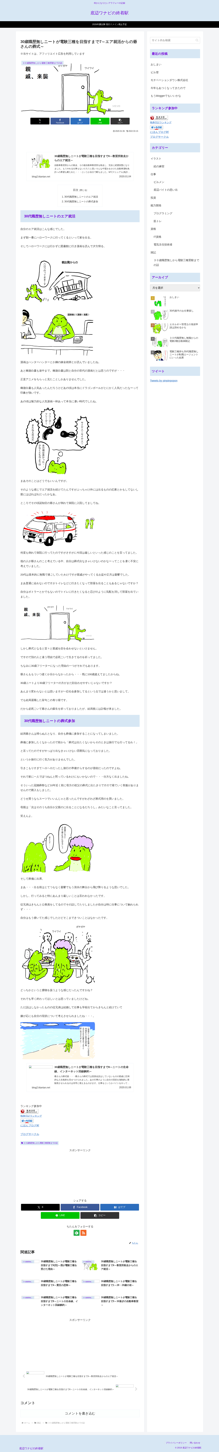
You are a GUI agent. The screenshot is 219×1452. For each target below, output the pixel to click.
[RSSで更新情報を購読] (83, 1233)
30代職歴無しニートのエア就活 (81, 196)
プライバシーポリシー (176, 1443)
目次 (75, 189)
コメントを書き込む (80, 1413)
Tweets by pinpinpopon (163, 380)
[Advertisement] (80, 141)
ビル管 (155, 72)
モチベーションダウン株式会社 (169, 80)
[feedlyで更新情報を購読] (77, 1233)
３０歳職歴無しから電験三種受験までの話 (41, 1143)
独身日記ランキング (31, 1115)
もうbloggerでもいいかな (166, 95)
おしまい (156, 64)
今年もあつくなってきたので (168, 88)
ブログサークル (29, 1134)
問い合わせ (195, 1443)
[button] (120, 121)
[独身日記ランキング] (29, 1111)
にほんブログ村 (29, 1125)
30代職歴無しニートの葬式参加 (81, 201)
